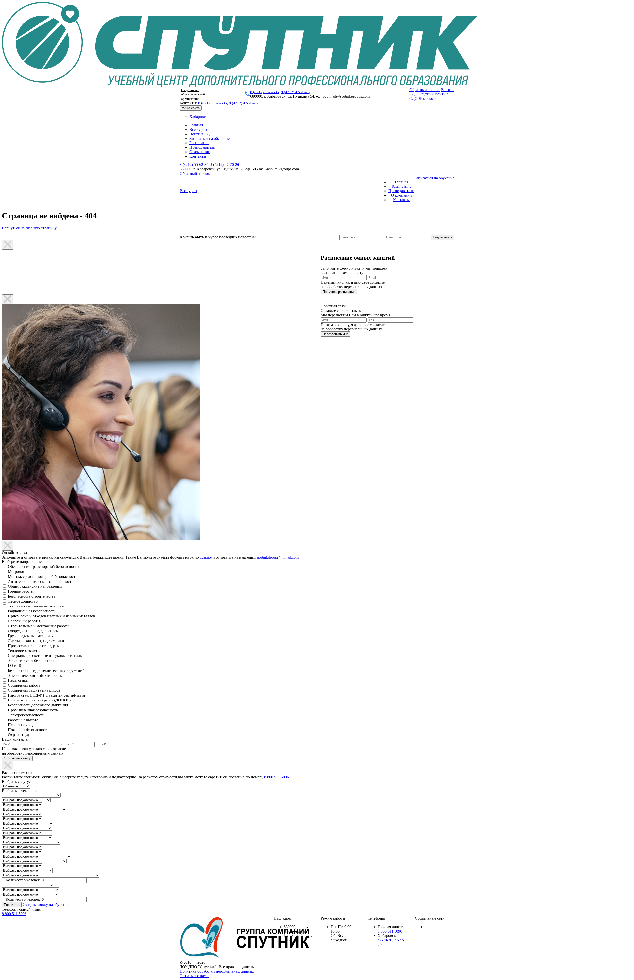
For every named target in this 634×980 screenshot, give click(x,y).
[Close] (7, 245)
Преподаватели (202, 147)
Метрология (18, 571)
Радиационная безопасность (31, 611)
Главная (196, 125)
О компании (199, 152)
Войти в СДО (200, 134)
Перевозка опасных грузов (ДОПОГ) (39, 700)
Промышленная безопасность (33, 710)
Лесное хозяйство (23, 601)
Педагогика (18, 680)
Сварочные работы (24, 621)
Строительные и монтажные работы (38, 626)
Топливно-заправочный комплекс (36, 606)
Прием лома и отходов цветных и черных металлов (51, 616)
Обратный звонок (424, 90)
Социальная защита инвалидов (34, 690)
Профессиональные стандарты (34, 646)
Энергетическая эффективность (35, 675)
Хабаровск (198, 117)
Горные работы (21, 591)
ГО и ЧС (15, 665)
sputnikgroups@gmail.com (278, 557)
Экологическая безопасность (32, 660)
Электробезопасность (26, 715)
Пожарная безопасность (28, 730)
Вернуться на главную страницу (29, 228)
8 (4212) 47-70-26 (295, 92)
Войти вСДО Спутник (431, 92)
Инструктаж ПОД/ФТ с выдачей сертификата (46, 695)
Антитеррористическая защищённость (40, 581)
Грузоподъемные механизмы (32, 636)
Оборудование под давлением (33, 631)
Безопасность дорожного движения (38, 705)
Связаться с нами (194, 976)
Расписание (199, 143)
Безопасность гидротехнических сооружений (46, 670)
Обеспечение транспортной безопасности (43, 566)
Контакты (197, 156)
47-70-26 (385, 940)
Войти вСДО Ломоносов (429, 96)
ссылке (206, 557)
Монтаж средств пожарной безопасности (43, 576)
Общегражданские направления (35, 586)
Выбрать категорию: (19, 791)
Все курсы (198, 129)
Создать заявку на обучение (46, 904)
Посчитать (12, 905)
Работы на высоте (23, 720)
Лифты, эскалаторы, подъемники (36, 641)
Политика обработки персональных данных (217, 971)
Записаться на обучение (209, 138)
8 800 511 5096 (276, 777)
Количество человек (23, 880)
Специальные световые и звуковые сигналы (45, 655)
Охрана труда (19, 735)
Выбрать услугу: (16, 781)
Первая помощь (21, 725)
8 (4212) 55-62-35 (264, 92)
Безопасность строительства (31, 596)
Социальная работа (24, 685)
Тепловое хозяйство (24, 651)
